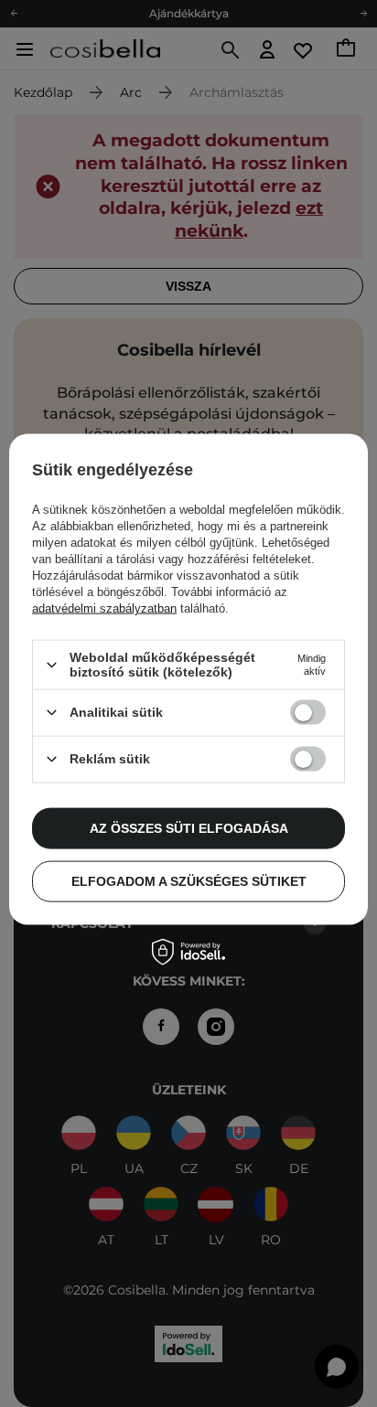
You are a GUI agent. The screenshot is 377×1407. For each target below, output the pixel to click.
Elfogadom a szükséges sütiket (189, 881)
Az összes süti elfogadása (189, 828)
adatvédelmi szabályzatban (104, 608)
